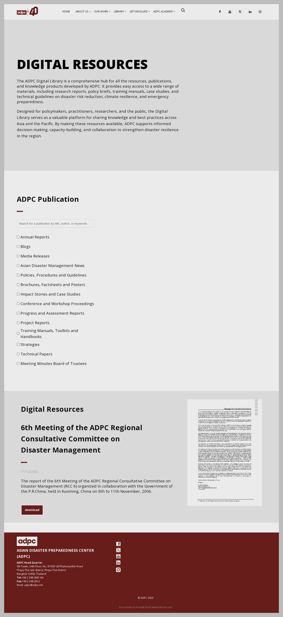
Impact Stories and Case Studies (50, 294)
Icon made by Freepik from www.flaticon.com (145, 607)
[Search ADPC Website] (183, 10)
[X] (240, 12)
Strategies (30, 344)
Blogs (25, 246)
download (32, 510)
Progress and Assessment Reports (52, 313)
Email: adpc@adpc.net (30, 585)
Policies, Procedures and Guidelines (53, 275)
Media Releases (35, 255)
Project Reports (35, 322)
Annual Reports (35, 236)
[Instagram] (260, 12)
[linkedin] (118, 562)
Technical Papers (36, 353)
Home (66, 11)
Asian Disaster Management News (53, 265)
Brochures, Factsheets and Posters (53, 284)
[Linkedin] (250, 12)
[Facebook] (219, 12)
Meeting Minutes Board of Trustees (54, 363)
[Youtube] (118, 556)
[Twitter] (118, 550)
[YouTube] (230, 12)
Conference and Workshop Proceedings (57, 303)
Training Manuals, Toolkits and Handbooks (49, 333)
